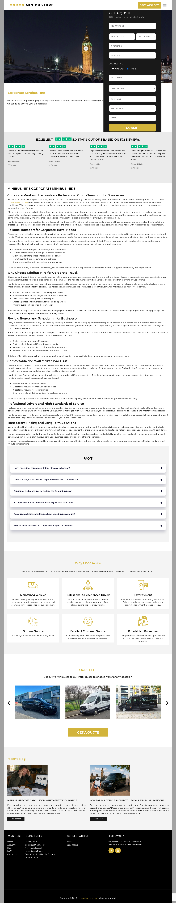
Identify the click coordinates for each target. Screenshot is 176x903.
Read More (16, 819)
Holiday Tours (31, 842)
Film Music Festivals (33, 848)
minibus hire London (18, 202)
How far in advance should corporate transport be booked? (43, 525)
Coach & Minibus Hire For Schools (40, 854)
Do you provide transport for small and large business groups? (44, 514)
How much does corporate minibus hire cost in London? (42, 468)
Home (10, 842)
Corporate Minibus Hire (35, 845)
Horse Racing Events (34, 851)
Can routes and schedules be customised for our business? (43, 491)
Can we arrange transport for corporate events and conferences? (46, 479)
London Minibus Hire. (88, 898)
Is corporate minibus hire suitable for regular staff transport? (43, 502)
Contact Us (12, 854)
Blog (9, 848)
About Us (11, 845)
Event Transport (32, 857)
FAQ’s (9, 851)
